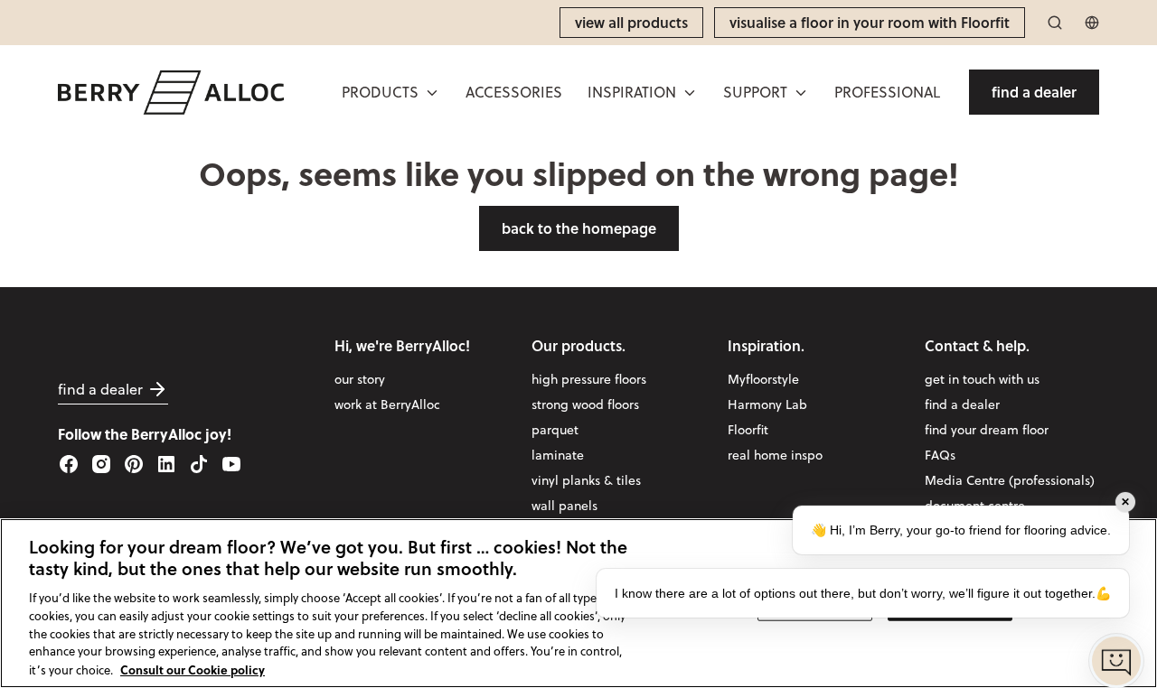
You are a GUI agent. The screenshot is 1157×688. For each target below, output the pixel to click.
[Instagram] (101, 464)
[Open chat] (1116, 661)
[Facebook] (69, 464)
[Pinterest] (134, 464)
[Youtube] (231, 464)
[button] (390, 92)
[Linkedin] (166, 464)
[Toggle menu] (432, 92)
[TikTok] (199, 464)
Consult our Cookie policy (192, 668)
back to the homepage (579, 228)
